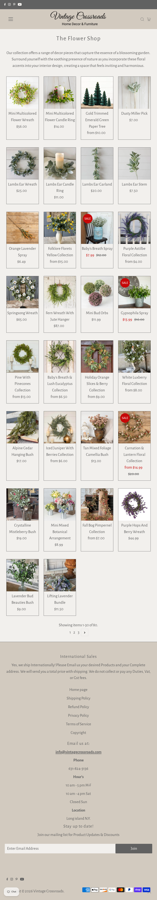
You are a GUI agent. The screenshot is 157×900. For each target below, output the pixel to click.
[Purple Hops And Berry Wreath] (134, 505)
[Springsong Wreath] (23, 292)
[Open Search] (142, 19)
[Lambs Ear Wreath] (23, 164)
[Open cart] (149, 19)
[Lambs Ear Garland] (97, 164)
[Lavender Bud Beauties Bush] (23, 575)
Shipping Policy (78, 698)
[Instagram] (9, 4)
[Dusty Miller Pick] (134, 93)
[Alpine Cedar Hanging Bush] (23, 427)
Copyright (78, 733)
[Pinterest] (14, 4)
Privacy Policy (78, 715)
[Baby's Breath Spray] (97, 228)
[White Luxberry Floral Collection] (134, 357)
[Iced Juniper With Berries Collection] (60, 427)
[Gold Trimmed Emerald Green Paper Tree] (97, 93)
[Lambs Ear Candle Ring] (60, 164)
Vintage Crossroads (48, 891)
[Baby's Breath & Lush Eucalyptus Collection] (60, 357)
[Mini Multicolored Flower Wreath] (23, 93)
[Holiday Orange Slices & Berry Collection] (97, 357)
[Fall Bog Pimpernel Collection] (97, 505)
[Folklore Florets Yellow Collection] (60, 228)
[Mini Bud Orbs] (97, 292)
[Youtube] (20, 4)
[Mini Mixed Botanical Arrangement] (60, 505)
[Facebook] (5, 4)
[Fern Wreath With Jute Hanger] (60, 292)
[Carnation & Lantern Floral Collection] (134, 427)
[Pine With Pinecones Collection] (23, 357)
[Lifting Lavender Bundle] (60, 575)
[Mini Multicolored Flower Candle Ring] (60, 93)
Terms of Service (78, 724)
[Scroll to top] (149, 892)
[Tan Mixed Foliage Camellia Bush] (97, 427)
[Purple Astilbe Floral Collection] (134, 228)
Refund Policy (78, 707)
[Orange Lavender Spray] (23, 228)
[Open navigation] (23, 19)
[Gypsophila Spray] (134, 292)
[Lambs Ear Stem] (134, 164)
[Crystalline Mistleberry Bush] (23, 505)
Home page (78, 690)
